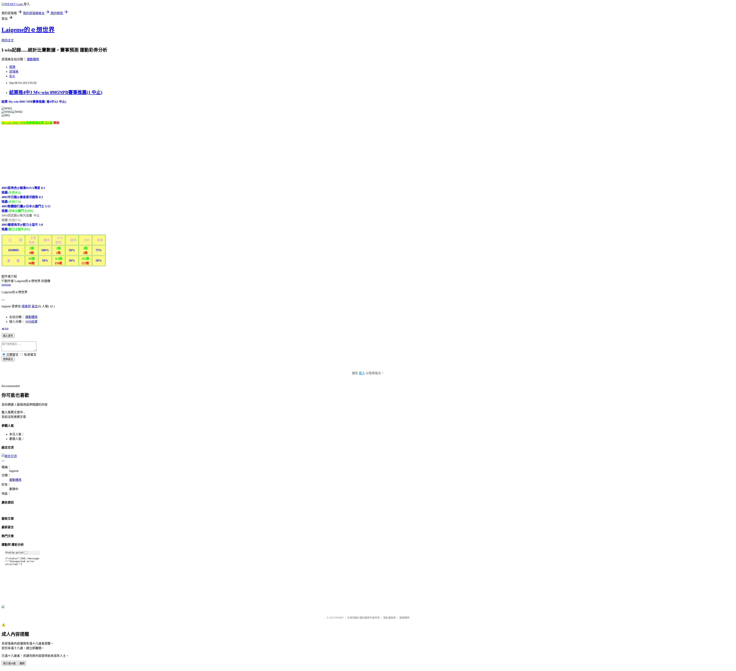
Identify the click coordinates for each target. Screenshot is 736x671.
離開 (22, 663)
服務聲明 (404, 617)
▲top (5, 328)
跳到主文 (8, 40)
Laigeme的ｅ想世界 (28, 29)
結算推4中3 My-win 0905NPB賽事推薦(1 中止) (55, 92)
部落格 (13, 71)
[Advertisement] (34, 154)
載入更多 (8, 335)
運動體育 (33, 59)
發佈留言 (8, 359)
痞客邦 (26, 306)
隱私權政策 (389, 617)
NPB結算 (31, 321)
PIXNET (339, 617)
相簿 (12, 67)
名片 (12, 76)
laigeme (6, 284)
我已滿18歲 (9, 663)
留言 (35, 306)
